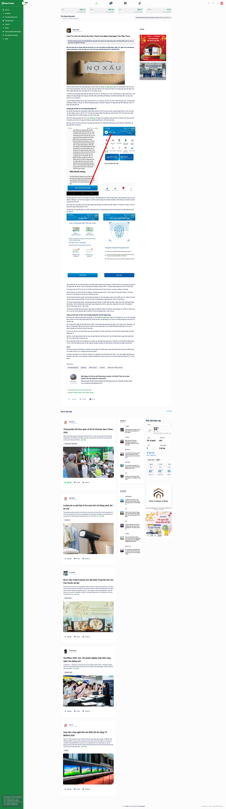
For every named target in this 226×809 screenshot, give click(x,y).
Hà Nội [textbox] (149, 424)
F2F (126, 473)
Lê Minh (127, 426)
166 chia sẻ (87, 789)
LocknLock (67, 520)
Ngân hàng (83, 367)
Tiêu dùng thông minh (68, 16)
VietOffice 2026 (68, 672)
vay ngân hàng (105, 317)
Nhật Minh (72, 498)
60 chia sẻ (87, 482)
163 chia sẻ (87, 558)
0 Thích (78, 482)
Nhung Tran (128, 546)
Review (66, 750)
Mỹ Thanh (72, 422)
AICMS (127, 806)
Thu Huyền (72, 572)
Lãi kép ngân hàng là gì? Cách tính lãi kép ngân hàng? (79, 390)
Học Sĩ (71, 724)
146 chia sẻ (87, 636)
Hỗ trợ (210, 806)
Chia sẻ (93, 399)
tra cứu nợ (102, 367)
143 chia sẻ (87, 711)
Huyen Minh (75, 30)
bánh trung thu (68, 598)
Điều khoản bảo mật (218, 806)
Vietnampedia (141, 806)
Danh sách (151, 460)
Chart (158, 460)
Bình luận (69, 482)
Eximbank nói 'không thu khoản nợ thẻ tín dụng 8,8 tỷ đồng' (81, 392)
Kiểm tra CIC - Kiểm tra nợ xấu (115, 367)
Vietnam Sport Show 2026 (71, 443)
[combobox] (158, 424)
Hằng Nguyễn (72, 650)
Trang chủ (64, 18)
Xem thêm (169, 411)
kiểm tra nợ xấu (92, 367)
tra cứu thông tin (90, 118)
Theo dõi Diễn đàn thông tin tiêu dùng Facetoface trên (148, 17)
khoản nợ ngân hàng (107, 87)
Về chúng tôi (204, 806)
